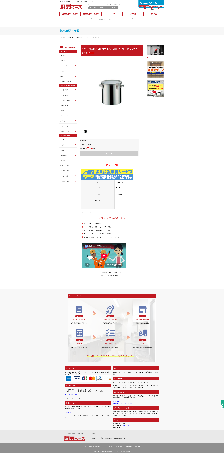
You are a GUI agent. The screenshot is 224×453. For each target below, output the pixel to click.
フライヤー (63, 71)
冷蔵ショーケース (65, 121)
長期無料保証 (103, 7)
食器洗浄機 (63, 140)
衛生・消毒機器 (64, 165)
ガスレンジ (63, 60)
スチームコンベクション (67, 81)
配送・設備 (93, 7)
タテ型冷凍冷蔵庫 (65, 100)
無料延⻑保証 (129, 446)
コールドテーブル (65, 105)
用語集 (90, 446)
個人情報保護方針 (118, 401)
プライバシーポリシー (110, 446)
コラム (84, 446)
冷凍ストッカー (64, 126)
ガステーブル (64, 66)
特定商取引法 (98, 446)
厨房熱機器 (63, 55)
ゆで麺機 (62, 160)
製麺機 (62, 150)
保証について (69, 412)
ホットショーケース (65, 131)
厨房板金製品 (64, 155)
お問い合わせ (110, 4)
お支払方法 (117, 4)
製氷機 (62, 110)
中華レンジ (63, 76)
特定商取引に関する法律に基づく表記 (123, 403)
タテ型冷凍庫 (64, 95)
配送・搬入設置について (72, 394)
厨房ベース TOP (91, 4)
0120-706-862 (126, 425)
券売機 (62, 145)
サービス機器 (64, 176)
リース (113, 7)
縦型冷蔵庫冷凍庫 (70, 14)
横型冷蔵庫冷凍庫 (91, 14)
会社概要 (98, 4)
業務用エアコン (64, 181)
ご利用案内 (103, 4)
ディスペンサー (64, 116)
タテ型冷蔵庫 (64, 90)
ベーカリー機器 (64, 171)
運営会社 (120, 446)
